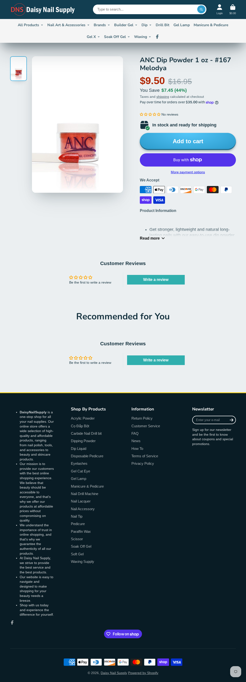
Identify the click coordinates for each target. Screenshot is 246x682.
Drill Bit (162, 24)
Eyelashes (79, 463)
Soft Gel (77, 554)
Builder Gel (123, 24)
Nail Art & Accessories (66, 24)
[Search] (201, 9)
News (136, 441)
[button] (150, 114)
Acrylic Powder (83, 418)
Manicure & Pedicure (211, 24)
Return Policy (142, 418)
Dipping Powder (83, 441)
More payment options (188, 172)
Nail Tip (76, 516)
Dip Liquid (78, 448)
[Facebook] (157, 37)
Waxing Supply (82, 561)
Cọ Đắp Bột (80, 426)
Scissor (77, 539)
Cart (232, 9)
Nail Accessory (83, 509)
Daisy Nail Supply (114, 673)
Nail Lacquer (81, 501)
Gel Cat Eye (80, 471)
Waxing (140, 36)
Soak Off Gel (115, 36)
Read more (150, 238)
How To (137, 448)
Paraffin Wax (81, 531)
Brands (100, 24)
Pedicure (78, 524)
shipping (162, 97)
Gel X (91, 36)
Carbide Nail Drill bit (86, 433)
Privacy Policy (142, 463)
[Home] (43, 9)
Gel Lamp (181, 24)
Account (219, 9)
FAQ (135, 433)
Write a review (155, 280)
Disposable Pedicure (87, 456)
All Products (28, 24)
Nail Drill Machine (84, 494)
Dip (144, 24)
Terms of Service (144, 456)
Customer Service (145, 426)
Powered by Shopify (143, 673)
